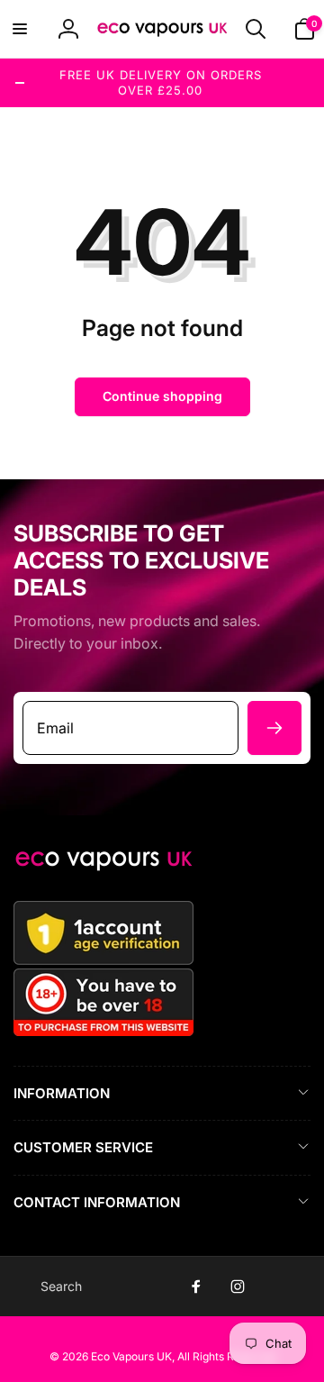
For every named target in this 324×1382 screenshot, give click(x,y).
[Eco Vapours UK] (104, 866)
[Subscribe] (275, 728)
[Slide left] (19, 83)
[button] (20, 29)
